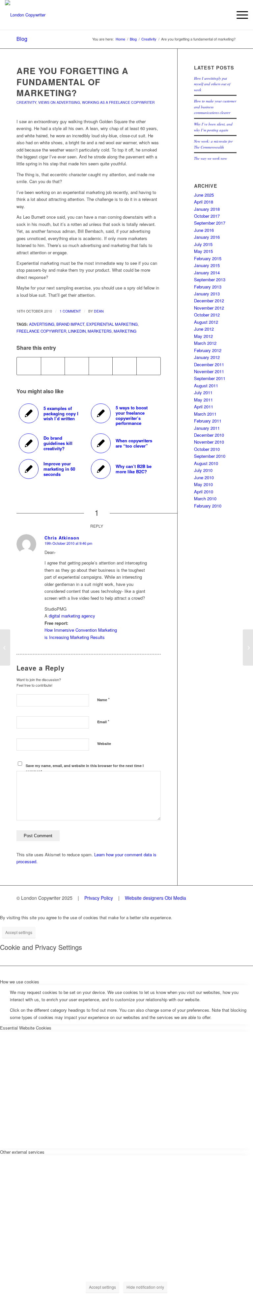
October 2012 (207, 315)
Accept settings (18, 932)
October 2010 (207, 449)
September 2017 (209, 223)
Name (103, 699)
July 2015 (203, 244)
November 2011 (209, 371)
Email (103, 721)
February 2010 (207, 506)
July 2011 (203, 392)
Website (104, 743)
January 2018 (207, 209)
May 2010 (203, 484)
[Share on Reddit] (148, 365)
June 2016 (204, 230)
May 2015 (203, 251)
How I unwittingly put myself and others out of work (212, 84)
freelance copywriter (41, 331)
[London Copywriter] (25, 15)
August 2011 (206, 385)
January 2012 (207, 357)
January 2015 (207, 265)
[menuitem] (239, 15)
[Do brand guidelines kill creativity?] (5, 647)
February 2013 (207, 287)
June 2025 (204, 195)
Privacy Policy (98, 898)
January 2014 (207, 272)
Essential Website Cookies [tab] (25, 1028)
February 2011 (207, 421)
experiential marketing (112, 324)
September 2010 (209, 456)
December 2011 (209, 364)
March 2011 (205, 414)
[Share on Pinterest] (101, 365)
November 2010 (209, 442)
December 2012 (209, 300)
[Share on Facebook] (29, 365)
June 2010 (204, 477)
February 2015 (207, 258)
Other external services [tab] (22, 1152)
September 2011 (209, 378)
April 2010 (203, 491)
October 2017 (207, 216)
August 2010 (206, 463)
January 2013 (207, 293)
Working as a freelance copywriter (118, 102)
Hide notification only (145, 1287)
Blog (21, 38)
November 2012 (209, 308)
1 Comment (70, 311)
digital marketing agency (72, 616)
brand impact (70, 324)
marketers (100, 331)
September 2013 (209, 279)
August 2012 (206, 322)
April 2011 (203, 406)
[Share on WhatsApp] (77, 365)
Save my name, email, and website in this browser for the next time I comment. (85, 768)
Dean (99, 311)
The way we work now (210, 158)
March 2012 (205, 343)
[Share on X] (53, 365)
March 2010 (205, 498)
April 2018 (203, 202)
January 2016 (207, 237)
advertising (41, 324)
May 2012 (203, 336)
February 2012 (207, 350)
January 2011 (207, 428)
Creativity (26, 102)
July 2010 (203, 470)
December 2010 (209, 435)
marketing (125, 331)
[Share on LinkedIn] (124, 365)
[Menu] (239, 15)
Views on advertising (59, 102)
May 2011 (203, 400)
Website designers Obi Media (155, 898)
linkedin (77, 331)
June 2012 (204, 329)
